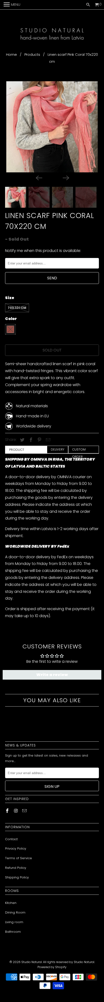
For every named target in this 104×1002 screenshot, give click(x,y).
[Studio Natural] (52, 34)
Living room (14, 922)
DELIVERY (57, 449)
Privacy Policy (15, 848)
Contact (11, 839)
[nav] (12, 5)
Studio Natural (31, 962)
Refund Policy (15, 867)
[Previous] (38, 177)
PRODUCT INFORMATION (19, 450)
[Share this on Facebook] (30, 440)
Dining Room (15, 912)
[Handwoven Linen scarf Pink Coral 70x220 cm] (52, 126)
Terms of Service (18, 858)
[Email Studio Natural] (25, 811)
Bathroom (13, 931)
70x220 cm (17, 308)
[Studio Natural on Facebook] (7, 811)
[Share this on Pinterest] (39, 440)
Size (9, 298)
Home (11, 54)
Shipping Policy (17, 877)
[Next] (65, 177)
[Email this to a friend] (47, 440)
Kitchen (10, 903)
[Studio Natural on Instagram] (16, 811)
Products (32, 54)
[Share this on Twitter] (21, 440)
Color (11, 318)
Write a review (52, 674)
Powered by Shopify (52, 967)
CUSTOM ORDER (79, 450)
